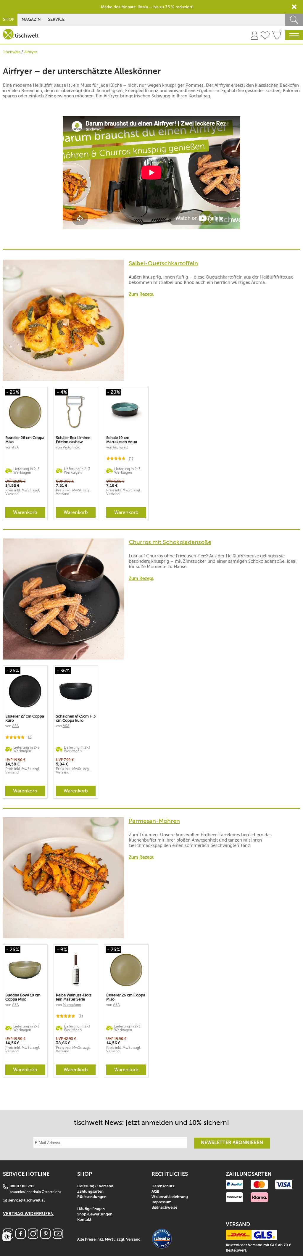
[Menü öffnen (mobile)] (294, 35)
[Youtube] (58, 1237)
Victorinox (71, 447)
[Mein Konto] (254, 36)
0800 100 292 (22, 1186)
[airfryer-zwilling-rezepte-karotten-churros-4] (63, 320)
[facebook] (20, 1237)
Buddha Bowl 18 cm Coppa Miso (23, 997)
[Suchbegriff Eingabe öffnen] (294, 20)
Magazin (31, 19)
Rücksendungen (92, 1197)
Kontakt (84, 1220)
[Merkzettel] (265, 36)
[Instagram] (33, 1237)
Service (56, 19)
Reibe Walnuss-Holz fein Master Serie (73, 997)
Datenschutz (163, 1186)
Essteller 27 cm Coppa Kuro (24, 718)
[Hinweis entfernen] (294, 7)
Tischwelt (11, 52)
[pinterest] (45, 1237)
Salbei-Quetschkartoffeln (163, 263)
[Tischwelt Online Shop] (20, 34)
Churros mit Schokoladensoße (170, 542)
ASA (15, 447)
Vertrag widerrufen (28, 1214)
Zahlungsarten (90, 1192)
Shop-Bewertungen (94, 1214)
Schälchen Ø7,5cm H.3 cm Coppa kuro (76, 718)
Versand (133, 1239)
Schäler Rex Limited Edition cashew (73, 440)
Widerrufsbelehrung (170, 1197)
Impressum (162, 1202)
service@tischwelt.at (26, 1200)
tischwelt (120, 447)
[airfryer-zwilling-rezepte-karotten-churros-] (63, 599)
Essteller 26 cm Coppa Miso (24, 440)
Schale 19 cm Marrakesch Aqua (121, 440)
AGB (155, 1192)
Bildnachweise (164, 1208)
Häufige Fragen (91, 1209)
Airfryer (30, 52)
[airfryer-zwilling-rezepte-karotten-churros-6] (63, 878)
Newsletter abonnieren (232, 1143)
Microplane (72, 1005)
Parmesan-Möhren (154, 820)
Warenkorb (25, 512)
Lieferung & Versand (95, 1186)
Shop (8, 19)
